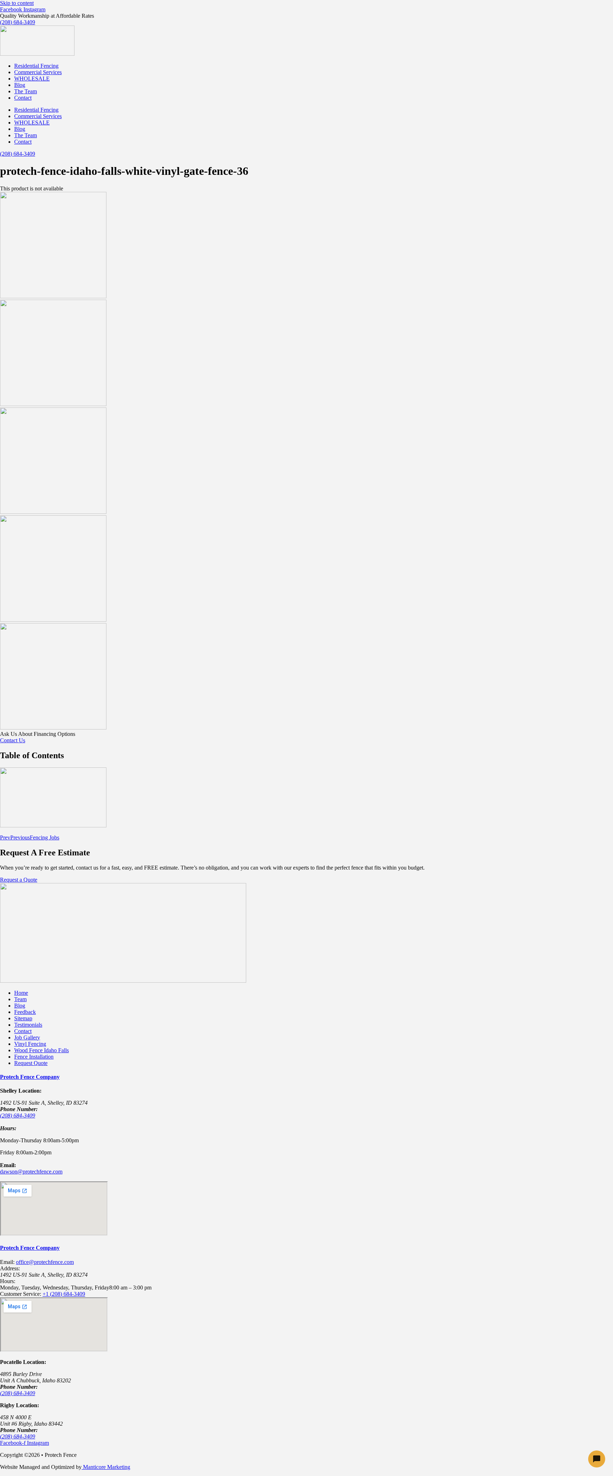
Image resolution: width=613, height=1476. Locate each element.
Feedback (25, 1012)
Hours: (7, 1281)
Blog (19, 85)
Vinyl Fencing (30, 1044)
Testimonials (28, 1025)
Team (20, 999)
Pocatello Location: (23, 1362)
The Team (25, 91)
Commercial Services (38, 72)
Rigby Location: (19, 1405)
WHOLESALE (32, 79)
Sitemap (23, 1018)
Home (21, 993)
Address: (10, 1268)
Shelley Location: (21, 1091)
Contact (23, 98)
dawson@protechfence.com (31, 1172)
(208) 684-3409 (17, 1115)
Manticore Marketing (106, 1467)
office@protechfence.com (45, 1262)
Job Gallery (27, 1037)
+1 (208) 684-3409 (64, 1294)
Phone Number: (19, 1109)
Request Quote (31, 1063)
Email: (8, 1165)
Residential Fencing (36, 66)
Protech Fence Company (30, 1077)
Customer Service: (20, 1294)
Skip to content (17, 3)
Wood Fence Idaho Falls (41, 1050)
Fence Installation (34, 1057)
